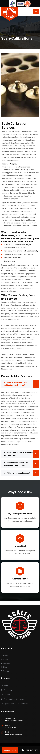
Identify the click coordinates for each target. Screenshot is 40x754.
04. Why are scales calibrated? (17, 473)
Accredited (20, 546)
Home (5, 656)
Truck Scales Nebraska (14, 699)
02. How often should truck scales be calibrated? (18, 454)
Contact (6, 671)
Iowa (6, 686)
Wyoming (8, 690)
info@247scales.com (13, 734)
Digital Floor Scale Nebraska (16, 704)
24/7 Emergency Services (20, 513)
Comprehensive (20, 578)
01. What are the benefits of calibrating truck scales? (15, 383)
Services (6, 663)
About (5, 659)
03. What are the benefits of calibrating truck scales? (16, 463)
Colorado (7, 695)
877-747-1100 (11, 728)
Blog (5, 667)
